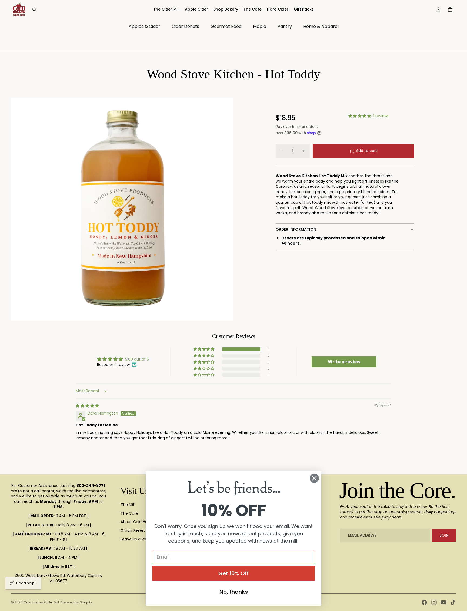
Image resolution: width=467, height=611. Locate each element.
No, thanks (233, 592)
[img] (87, 405)
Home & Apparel (321, 26)
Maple (259, 26)
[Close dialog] (314, 478)
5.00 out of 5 (137, 359)
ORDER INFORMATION (296, 229)
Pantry (285, 26)
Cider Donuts (185, 26)
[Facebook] (424, 602)
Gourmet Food (226, 26)
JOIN (444, 535)
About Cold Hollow (138, 521)
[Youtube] (443, 602)
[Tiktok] (453, 602)
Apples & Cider (144, 26)
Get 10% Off (233, 573)
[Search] (34, 9)
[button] (204, 349)
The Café (129, 513)
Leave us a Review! (138, 539)
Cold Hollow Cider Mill (41, 602)
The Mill (128, 504)
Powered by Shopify (76, 602)
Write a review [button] (344, 362)
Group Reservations (139, 530)
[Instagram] (434, 602)
